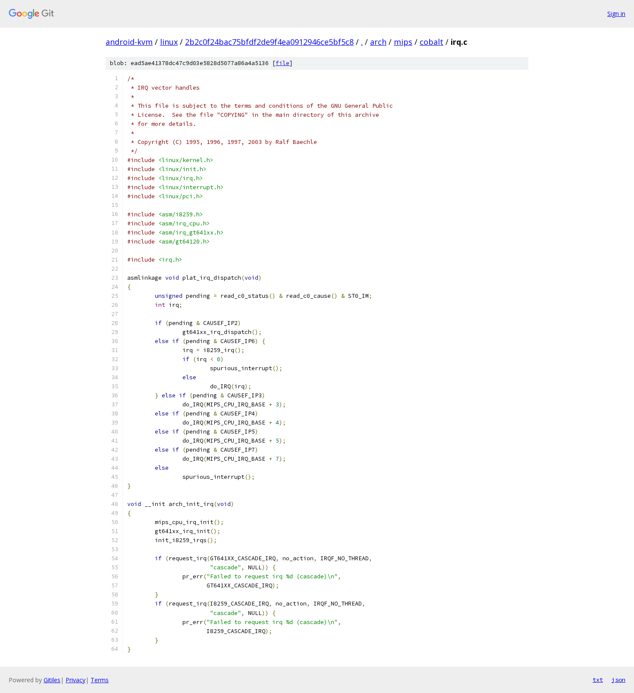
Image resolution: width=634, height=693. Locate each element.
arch (378, 42)
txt (598, 680)
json (618, 680)
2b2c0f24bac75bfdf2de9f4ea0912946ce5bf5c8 (269, 42)
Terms (100, 680)
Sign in (616, 13)
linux (169, 42)
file (282, 63)
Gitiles (52, 680)
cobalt (431, 42)
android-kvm (129, 42)
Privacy (75, 680)
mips (403, 42)
